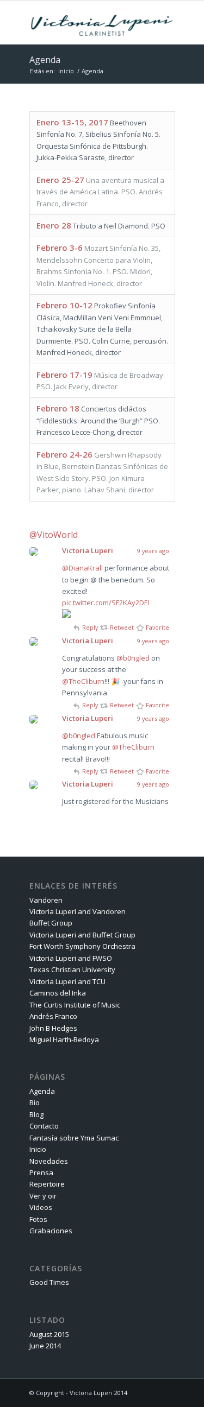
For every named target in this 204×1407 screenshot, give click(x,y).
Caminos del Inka (57, 993)
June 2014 (45, 1346)
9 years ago (153, 551)
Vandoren (46, 900)
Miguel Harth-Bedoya (64, 1039)
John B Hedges (53, 1028)
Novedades (48, 1161)
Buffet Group (50, 923)
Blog (36, 1114)
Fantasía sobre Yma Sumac (74, 1138)
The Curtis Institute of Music (74, 1005)
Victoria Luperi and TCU (67, 981)
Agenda (44, 60)
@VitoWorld (53, 535)
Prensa (41, 1172)
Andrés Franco (53, 1016)
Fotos (38, 1219)
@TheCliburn (83, 681)
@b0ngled (133, 658)
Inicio (66, 71)
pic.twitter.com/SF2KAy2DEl (106, 602)
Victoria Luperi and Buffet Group (82, 935)
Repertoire (47, 1184)
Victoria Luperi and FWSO (70, 958)
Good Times (49, 1282)
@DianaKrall (82, 568)
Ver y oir (43, 1196)
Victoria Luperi (87, 550)
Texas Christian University (72, 969)
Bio (34, 1102)
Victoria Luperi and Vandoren (77, 911)
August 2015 (49, 1334)
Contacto (44, 1126)
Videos (40, 1207)
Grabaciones (50, 1230)
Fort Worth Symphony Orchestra (82, 946)
